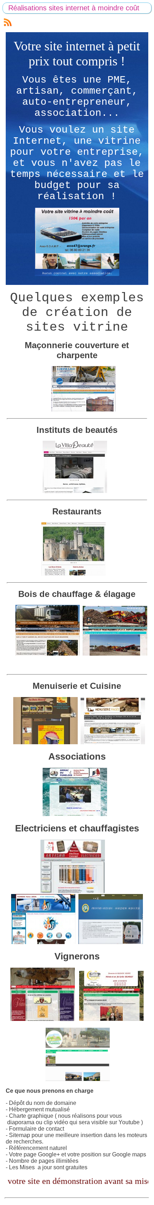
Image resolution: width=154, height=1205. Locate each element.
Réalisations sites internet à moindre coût (73, 8)
